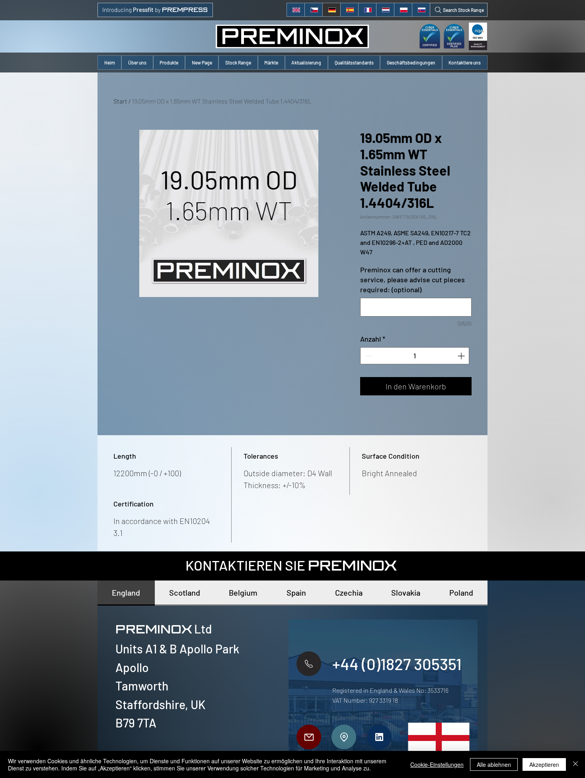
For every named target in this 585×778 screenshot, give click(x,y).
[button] (169, 62)
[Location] (344, 737)
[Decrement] (367, 356)
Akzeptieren (544, 764)
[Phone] (308, 663)
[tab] (126, 593)
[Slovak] (421, 9)
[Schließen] (575, 764)
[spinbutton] (415, 356)
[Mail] (308, 737)
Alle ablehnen (494, 764)
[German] (331, 9)
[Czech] (313, 9)
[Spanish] (349, 9)
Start (120, 101)
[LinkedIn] (379, 737)
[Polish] (403, 9)
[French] (367, 9)
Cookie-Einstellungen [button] (437, 764)
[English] (295, 9)
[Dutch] (385, 9)
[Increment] (462, 356)
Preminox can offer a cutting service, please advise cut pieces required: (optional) (412, 279)
